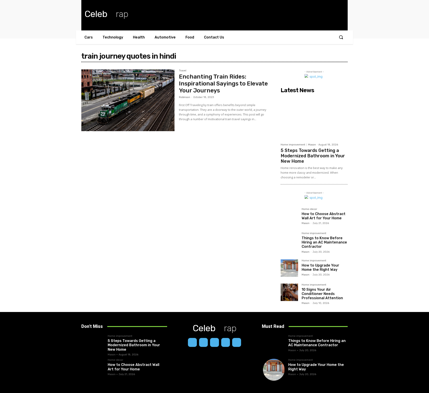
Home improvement (293, 144)
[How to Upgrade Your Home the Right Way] (289, 268)
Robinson (184, 97)
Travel (182, 70)
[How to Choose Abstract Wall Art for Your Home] (289, 216)
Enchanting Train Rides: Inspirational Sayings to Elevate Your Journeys (223, 83)
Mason (312, 144)
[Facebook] (192, 342)
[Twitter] (236, 342)
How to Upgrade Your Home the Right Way (320, 267)
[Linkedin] (214, 342)
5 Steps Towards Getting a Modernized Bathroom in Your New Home (313, 156)
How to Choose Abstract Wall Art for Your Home (323, 216)
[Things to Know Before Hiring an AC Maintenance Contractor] (289, 241)
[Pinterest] (225, 342)
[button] (341, 37)
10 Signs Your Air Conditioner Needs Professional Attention (322, 293)
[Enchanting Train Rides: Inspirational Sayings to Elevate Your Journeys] (128, 100)
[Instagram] (203, 342)
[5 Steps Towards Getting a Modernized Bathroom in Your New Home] (314, 118)
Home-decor (309, 209)
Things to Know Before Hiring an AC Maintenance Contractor (324, 242)
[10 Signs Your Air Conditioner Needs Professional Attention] (289, 292)
